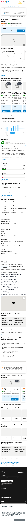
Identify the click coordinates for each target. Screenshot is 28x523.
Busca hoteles (4, 462)
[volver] (5, 132)
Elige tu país (3, 475)
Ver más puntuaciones (7, 195)
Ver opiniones (5, 179)
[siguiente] (23, 132)
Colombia (3, 463)
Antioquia (9, 463)
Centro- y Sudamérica (14, 462)
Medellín (15, 463)
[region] (13, 40)
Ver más (3, 75)
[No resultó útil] (22, 58)
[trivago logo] (5, 2)
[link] (16, 2)
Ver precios (20, 30)
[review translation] (24, 143)
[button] (13, 9)
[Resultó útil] (20, 58)
